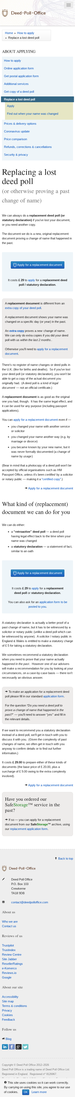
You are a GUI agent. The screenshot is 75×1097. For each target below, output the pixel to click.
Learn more (39, 1092)
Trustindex (9, 950)
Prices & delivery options (20, 123)
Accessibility (10, 996)
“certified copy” (51, 479)
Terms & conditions (14, 1006)
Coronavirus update (17, 131)
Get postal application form (21, 76)
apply (31, 280)
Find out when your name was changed (32, 113)
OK (26, 1092)
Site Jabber (9, 959)
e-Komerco (9, 968)
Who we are (10, 921)
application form (53, 696)
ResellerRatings (12, 963)
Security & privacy (16, 154)
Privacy (7, 1010)
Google (6, 977)
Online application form (19, 68)
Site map (8, 1001)
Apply (10, 106)
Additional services (16, 84)
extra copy (16, 330)
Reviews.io (9, 973)
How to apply (12, 60)
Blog (8, 1039)
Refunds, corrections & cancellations (28, 147)
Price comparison (15, 139)
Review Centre (11, 954)
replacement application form (29, 829)
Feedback (8, 1019)
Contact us (9, 926)
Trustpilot (8, 945)
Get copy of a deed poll (19, 91)
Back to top (65, 858)
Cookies (7, 1015)
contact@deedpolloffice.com (29, 902)
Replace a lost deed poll (19, 99)
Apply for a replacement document (39, 264)
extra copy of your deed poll (23, 308)
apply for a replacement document (35, 419)
